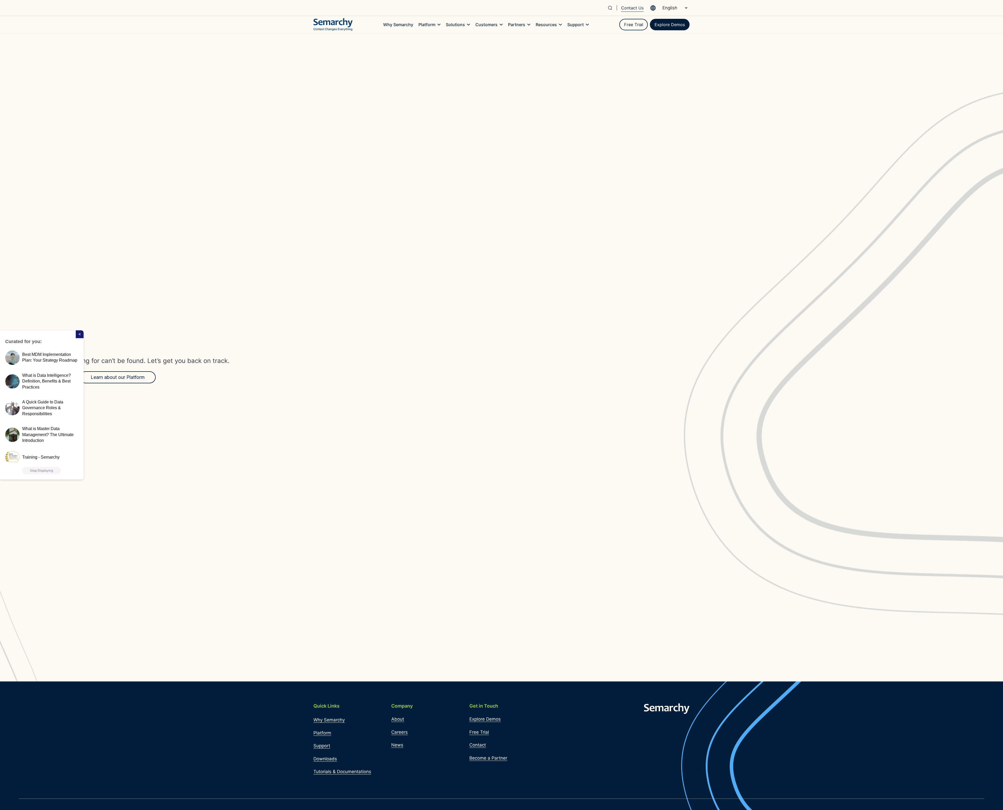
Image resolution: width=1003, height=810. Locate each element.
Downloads (325, 758)
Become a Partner (488, 758)
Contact (477, 745)
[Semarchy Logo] (333, 24)
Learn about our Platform (118, 377)
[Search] (612, 7)
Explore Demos (670, 24)
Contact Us (632, 7)
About (397, 719)
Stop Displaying (41, 471)
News (397, 745)
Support (321, 745)
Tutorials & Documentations (342, 771)
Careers (399, 732)
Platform (322, 733)
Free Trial (633, 24)
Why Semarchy (329, 719)
